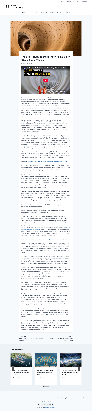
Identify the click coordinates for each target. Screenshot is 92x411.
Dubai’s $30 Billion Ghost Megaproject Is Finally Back (45, 372)
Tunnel (68, 12)
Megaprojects (43, 12)
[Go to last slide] (13, 369)
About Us (68, 1)
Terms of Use (81, 398)
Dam (36, 12)
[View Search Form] (86, 6)
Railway (52, 12)
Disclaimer (73, 398)
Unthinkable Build (50, 407)
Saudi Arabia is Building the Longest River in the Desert (31, 338)
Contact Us (75, 1)
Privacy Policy (83, 1)
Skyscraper (60, 12)
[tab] (43, 386)
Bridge (24, 12)
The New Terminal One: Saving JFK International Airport (70, 372)
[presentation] (21, 360)
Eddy (24, 63)
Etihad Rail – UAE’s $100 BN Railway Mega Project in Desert (61, 338)
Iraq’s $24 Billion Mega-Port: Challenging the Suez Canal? (21, 372)
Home (62, 1)
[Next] (79, 369)
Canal (30, 12)
